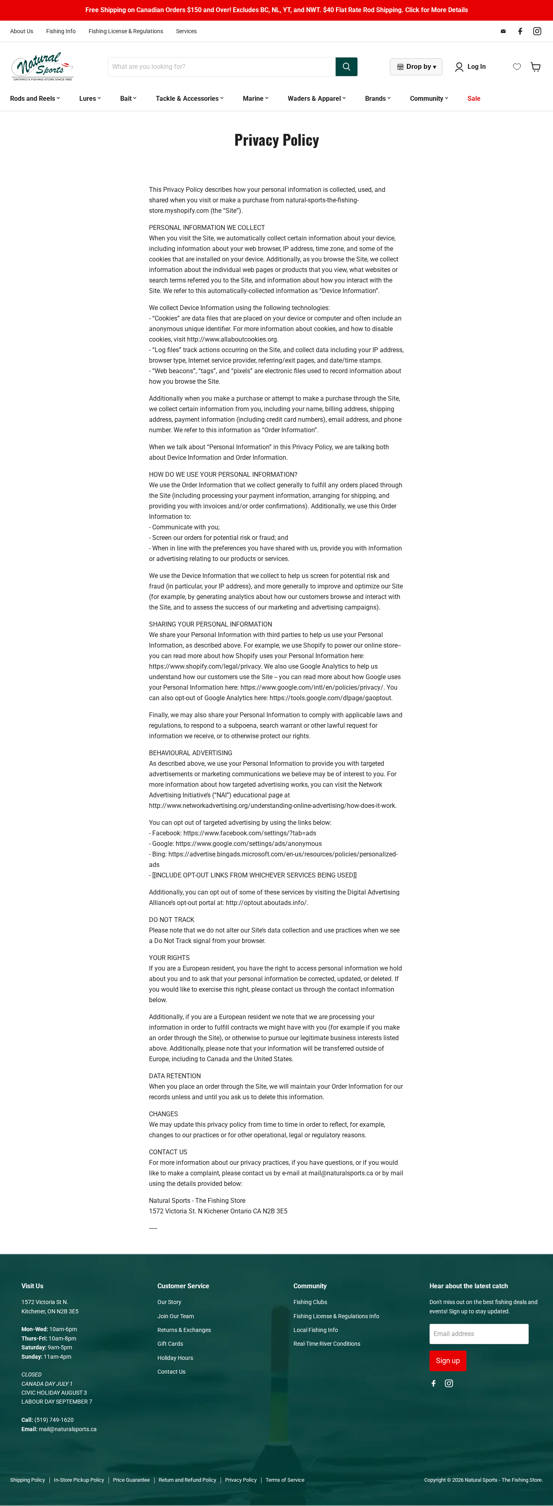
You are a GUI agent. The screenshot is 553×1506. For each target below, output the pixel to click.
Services (186, 31)
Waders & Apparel (315, 98)
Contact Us (171, 1371)
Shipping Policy (27, 1480)
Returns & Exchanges (184, 1330)
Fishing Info (61, 31)
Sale (474, 98)
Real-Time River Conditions (327, 1343)
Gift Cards (170, 1343)
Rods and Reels (33, 98)
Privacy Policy (241, 1480)
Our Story (169, 1302)
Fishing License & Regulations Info (336, 1316)
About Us (21, 31)
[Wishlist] (517, 66)
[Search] (346, 66)
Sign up (448, 1360)
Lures (88, 98)
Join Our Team (175, 1316)
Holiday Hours (175, 1358)
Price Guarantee (131, 1480)
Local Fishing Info (316, 1330)
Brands (376, 98)
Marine (254, 98)
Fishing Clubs (310, 1302)
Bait (126, 98)
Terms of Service (285, 1480)
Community (427, 98)
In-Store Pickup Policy (79, 1480)
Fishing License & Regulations (126, 31)
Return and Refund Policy (187, 1480)
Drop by (421, 66)
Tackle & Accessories (188, 98)
